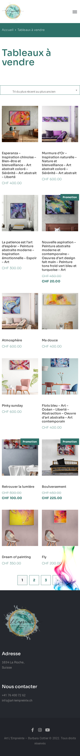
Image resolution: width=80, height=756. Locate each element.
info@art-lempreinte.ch (17, 700)
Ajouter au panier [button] (20, 140)
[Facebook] (32, 730)
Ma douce (50, 340)
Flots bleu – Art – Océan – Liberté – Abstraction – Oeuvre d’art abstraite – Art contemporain (59, 413)
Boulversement (54, 487)
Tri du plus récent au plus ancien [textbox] (34, 91)
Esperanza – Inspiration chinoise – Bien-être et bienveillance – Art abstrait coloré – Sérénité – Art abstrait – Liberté (19, 165)
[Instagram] (40, 730)
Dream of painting (16, 557)
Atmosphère (12, 340)
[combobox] (40, 90)
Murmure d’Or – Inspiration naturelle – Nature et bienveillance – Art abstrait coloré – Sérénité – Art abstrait (59, 163)
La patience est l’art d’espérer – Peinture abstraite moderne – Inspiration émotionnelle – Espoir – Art (19, 252)
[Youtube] (47, 730)
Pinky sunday (12, 406)
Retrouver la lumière (18, 487)
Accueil (7, 30)
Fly (44, 557)
